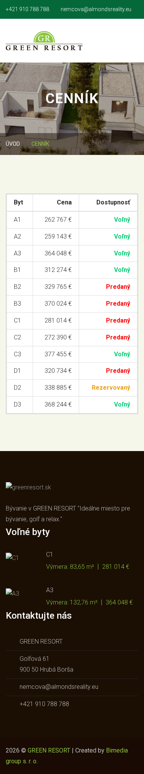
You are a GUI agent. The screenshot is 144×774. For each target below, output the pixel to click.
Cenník (40, 144)
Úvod (13, 144)
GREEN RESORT (49, 750)
